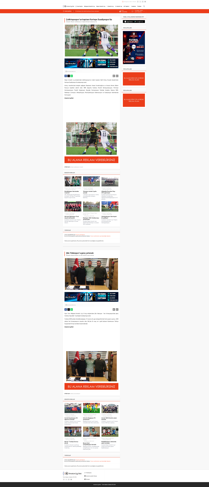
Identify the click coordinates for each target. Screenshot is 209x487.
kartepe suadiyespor (74, 166)
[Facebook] (138, 2)
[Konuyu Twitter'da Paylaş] (68, 76)
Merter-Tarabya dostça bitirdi (71, 442)
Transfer (79, 188)
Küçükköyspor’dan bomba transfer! (71, 192)
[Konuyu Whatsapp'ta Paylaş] (71, 76)
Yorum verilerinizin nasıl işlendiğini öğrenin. (100, 236)
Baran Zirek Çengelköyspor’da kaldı (89, 443)
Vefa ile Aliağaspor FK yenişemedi (89, 418)
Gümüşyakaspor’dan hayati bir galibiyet (109, 217)
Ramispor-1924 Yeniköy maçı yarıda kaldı (91, 218)
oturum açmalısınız (80, 234)
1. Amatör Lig (86, 188)
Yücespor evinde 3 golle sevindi (89, 192)
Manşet (72, 21)
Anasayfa (68, 21)
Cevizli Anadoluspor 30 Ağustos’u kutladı (71, 418)
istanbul (72, 393)
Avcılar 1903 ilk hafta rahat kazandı (109, 418)
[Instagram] (143, 2)
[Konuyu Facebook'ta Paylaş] (65, 76)
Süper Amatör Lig (72, 188)
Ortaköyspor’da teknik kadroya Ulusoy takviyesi (87, 11)
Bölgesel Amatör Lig (75, 255)
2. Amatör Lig (67, 213)
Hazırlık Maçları (86, 213)
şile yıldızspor (77, 393)
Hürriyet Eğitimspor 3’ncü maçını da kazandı (71, 217)
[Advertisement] (74, 112)
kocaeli (81, 166)
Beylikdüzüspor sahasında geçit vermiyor (108, 442)
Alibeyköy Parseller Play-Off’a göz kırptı (108, 192)
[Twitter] (140, 2)
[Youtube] (145, 2)
